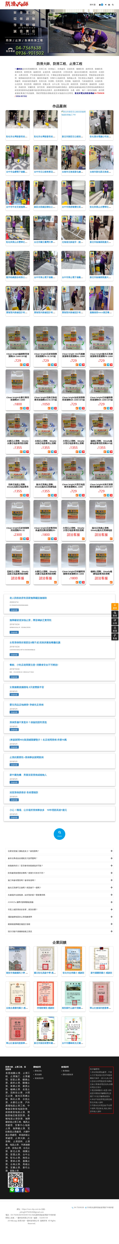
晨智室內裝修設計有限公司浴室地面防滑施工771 (56, 312)
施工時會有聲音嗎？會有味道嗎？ (22, 880)
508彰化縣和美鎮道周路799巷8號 (100, 1207)
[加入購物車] (24, 365)
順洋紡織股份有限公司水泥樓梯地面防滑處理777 (28, 277)
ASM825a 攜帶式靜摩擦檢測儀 (20, 902)
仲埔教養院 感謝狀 (45, 1008)
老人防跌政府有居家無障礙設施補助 (28, 597)
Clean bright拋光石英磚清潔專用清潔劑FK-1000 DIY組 (101, 356)
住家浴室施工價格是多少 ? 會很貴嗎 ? (23, 851)
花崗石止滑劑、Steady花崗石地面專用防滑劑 (17, 572)
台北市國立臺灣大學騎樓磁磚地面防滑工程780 (55, 242)
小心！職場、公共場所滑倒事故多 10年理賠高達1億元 (38, 809)
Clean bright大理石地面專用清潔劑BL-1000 (73, 485)
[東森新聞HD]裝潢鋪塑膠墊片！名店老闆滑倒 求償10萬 (38, 739)
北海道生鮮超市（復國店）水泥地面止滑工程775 (84, 242)
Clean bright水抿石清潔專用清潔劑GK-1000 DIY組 (101, 486)
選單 (115, 608)
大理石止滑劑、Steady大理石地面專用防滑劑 (73, 529)
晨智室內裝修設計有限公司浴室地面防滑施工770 (84, 312)
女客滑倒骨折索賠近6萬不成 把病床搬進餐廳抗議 (35, 642)
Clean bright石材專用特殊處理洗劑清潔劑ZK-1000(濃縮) (45, 530)
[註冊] (109, 4)
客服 (115, 638)
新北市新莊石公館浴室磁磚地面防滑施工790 (82, 136)
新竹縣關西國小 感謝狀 (101, 973)
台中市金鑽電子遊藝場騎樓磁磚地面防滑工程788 (28, 172)
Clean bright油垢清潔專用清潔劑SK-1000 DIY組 (73, 398)
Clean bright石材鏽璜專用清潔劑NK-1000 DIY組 (101, 398)
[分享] (21, 365)
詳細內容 (14, 610)
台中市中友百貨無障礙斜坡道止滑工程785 (25, 207)
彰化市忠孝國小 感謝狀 (73, 973)
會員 (115, 630)
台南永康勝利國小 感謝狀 (18, 1008)
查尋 (115, 615)
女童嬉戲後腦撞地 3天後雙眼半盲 (27, 687)
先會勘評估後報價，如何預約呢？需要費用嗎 (26, 895)
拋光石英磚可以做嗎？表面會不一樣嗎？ (24, 887)
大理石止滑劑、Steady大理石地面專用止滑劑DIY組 (73, 443)
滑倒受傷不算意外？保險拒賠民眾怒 (28, 722)
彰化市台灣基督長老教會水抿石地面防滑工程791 (28, 136)
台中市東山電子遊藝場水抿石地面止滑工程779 (55, 277)
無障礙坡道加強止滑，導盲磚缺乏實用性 (30, 620)
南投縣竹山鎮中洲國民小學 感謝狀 (78, 1008)
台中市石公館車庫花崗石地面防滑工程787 (53, 172)
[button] (114, 614)
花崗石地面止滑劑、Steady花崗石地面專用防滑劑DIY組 (17, 486)
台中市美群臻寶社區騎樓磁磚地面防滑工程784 (83, 207)
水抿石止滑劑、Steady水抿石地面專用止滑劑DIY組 (45, 443)
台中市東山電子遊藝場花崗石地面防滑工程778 (83, 277)
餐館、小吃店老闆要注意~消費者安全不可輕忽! (34, 664)
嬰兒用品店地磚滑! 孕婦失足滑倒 (26, 704)
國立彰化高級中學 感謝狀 (46, 973)
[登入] (106, 4)
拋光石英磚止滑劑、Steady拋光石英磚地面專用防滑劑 (101, 530)
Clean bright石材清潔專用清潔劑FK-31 (17, 529)
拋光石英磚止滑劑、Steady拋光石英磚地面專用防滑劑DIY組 (45, 486)
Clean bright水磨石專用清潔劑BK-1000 (17, 398)
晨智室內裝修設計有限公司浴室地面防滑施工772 (28, 312)
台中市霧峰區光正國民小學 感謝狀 (78, 1043)
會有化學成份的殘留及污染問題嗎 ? (22, 858)
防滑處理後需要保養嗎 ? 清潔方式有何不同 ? (26, 873)
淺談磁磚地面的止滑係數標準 (20, 916)
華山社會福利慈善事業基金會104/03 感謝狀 (26, 1043)
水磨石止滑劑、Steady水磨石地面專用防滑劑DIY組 (17, 443)
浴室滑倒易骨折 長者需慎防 (24, 792)
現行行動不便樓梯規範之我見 (20, 931)
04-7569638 (79, 1207)
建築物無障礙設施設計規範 (19, 924)
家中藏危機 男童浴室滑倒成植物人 (28, 774)
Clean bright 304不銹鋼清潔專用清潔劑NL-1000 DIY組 (73, 356)
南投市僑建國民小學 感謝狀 (19, 973)
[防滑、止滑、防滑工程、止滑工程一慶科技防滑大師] (16, 4)
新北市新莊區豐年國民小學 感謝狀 (50, 1043)
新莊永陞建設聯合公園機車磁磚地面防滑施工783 (56, 207)
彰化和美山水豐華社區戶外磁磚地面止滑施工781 (28, 242)
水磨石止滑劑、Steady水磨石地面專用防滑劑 (45, 572)
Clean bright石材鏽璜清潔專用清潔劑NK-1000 (73, 572)
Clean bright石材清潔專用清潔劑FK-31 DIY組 (45, 355)
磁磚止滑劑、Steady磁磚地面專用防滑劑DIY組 (101, 442)
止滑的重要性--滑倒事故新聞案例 (27, 757)
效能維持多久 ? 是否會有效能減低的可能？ (25, 865)
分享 (115, 623)
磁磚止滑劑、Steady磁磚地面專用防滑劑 (101, 572)
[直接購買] (27, 365)
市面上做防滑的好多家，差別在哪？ (23, 909)
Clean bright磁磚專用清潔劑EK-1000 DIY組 (17, 355)
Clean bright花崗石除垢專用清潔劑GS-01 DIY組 (45, 398)
